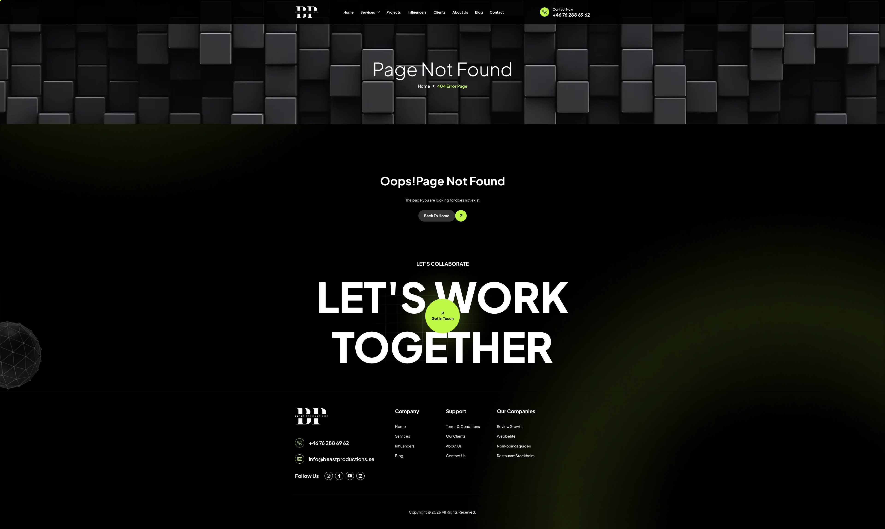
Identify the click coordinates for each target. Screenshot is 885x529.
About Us (460, 12)
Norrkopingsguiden (514, 446)
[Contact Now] (544, 12)
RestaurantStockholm (516, 455)
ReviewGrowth (509, 426)
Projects (393, 12)
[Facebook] (339, 476)
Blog (479, 12)
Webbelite (506, 436)
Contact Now (563, 9)
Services (367, 12)
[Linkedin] (360, 476)
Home (348, 12)
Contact (497, 12)
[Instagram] (328, 476)
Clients (439, 12)
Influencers (417, 12)
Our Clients (456, 436)
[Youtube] (350, 476)
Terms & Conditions (463, 426)
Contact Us (456, 455)
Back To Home (436, 215)
